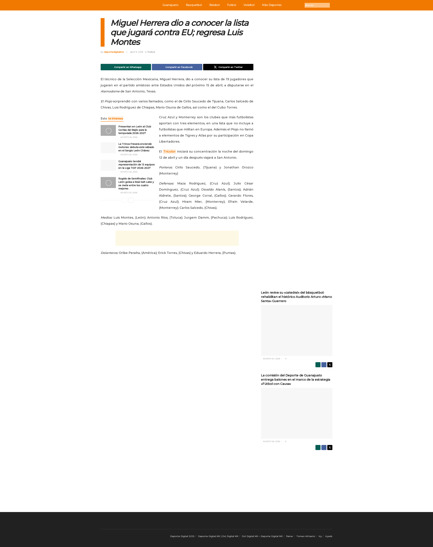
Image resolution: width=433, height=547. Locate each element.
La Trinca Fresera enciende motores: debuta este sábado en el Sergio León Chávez (136, 147)
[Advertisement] (177, 238)
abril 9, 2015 (136, 52)
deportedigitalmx (114, 52)
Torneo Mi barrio (305, 536)
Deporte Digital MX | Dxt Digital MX (218, 536)
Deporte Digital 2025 (182, 536)
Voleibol (249, 5)
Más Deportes (272, 5)
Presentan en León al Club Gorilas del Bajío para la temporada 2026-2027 (134, 130)
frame (289, 536)
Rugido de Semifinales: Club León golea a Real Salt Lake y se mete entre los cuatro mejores (136, 183)
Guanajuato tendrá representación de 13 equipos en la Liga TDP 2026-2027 (136, 164)
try (320, 536)
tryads (328, 536)
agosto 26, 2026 (128, 137)
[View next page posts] (130, 200)
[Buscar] (332, 5)
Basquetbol (194, 5)
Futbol (231, 5)
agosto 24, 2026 (271, 358)
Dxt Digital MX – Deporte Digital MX (262, 536)
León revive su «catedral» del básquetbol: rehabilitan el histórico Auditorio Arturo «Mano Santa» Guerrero (296, 297)
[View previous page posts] (124, 200)
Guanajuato (170, 5)
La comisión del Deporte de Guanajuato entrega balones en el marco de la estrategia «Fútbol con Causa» (295, 380)
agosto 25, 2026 (128, 192)
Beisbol (214, 5)
